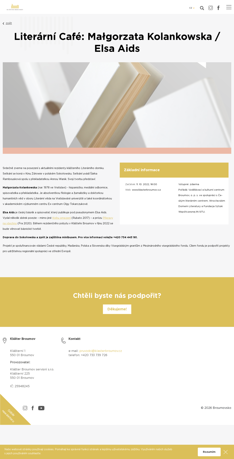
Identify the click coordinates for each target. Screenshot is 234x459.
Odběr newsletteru (8, 415)
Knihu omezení (61, 218)
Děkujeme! (117, 309)
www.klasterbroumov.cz (146, 190)
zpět (9, 23)
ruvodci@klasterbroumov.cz (101, 351)
